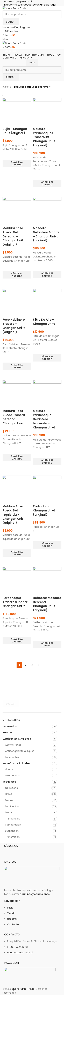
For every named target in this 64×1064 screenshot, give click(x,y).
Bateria (7, 732)
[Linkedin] (27, 851)
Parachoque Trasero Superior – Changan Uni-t (16, 602)
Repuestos (9, 781)
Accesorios (10, 726)
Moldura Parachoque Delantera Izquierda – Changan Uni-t (44, 419)
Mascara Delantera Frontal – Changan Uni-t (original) (46, 234)
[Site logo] (14, 8)
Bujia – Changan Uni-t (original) (15, 131)
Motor (8, 812)
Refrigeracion (13, 824)
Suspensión (12, 831)
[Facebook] (8, 851)
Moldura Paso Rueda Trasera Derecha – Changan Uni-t (14, 417)
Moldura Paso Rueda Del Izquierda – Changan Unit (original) (13, 514)
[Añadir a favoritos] (7, 155)
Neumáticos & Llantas (16, 763)
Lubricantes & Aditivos (17, 738)
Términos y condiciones (35, 894)
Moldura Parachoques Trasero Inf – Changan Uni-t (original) (44, 137)
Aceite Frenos (13, 744)
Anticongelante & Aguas (19, 751)
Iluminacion (12, 806)
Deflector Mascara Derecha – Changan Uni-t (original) (47, 604)
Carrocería (11, 788)
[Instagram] (17, 851)
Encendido (14, 818)
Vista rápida (7, 171)
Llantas (9, 769)
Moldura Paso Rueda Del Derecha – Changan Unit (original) (13, 236)
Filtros (8, 794)
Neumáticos (12, 775)
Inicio (6, 87)
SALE (32, 62)
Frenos (9, 800)
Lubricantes (12, 757)
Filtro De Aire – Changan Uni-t (44, 322)
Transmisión (12, 837)
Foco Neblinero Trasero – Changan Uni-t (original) (14, 326)
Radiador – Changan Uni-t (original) (44, 510)
